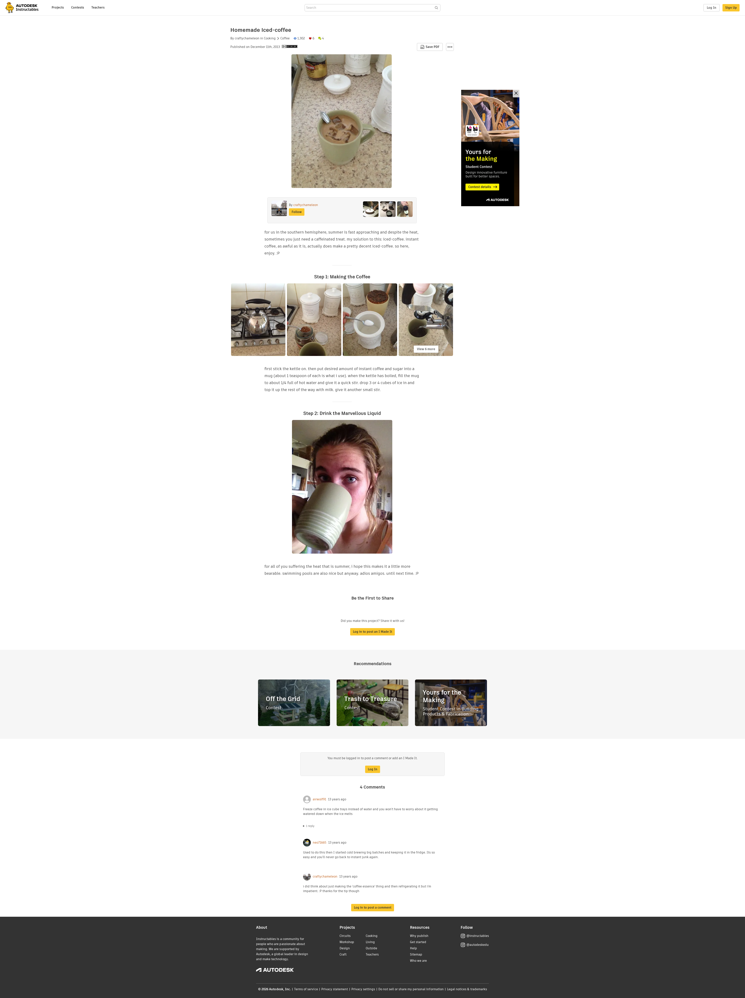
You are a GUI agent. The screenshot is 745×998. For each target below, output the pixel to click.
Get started (418, 942)
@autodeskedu (477, 945)
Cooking (270, 38)
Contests (77, 7)
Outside (371, 948)
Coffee (285, 38)
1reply (310, 826)
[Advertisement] (490, 148)
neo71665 (319, 843)
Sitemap (416, 954)
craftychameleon (247, 38)
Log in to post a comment (372, 907)
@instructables (477, 936)
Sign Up (731, 7)
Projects (58, 7)
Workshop (347, 942)
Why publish (419, 936)
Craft (343, 954)
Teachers (98, 7)
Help (413, 948)
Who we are (418, 960)
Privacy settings (363, 989)
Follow (297, 212)
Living (370, 942)
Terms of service (306, 989)
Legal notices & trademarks (467, 989)
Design (345, 948)
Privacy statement (334, 989)
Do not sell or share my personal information (411, 989)
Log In (711, 7)
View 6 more (426, 349)
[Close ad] (516, 93)
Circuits (345, 936)
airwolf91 (319, 799)
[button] (450, 47)
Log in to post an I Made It (372, 631)
